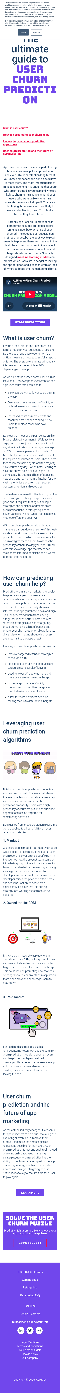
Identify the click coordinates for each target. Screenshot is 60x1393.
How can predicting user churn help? (26, 134)
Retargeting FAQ (30, 1295)
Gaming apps (30, 1279)
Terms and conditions (30, 1346)
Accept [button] (23, 32)
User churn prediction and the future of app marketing (28, 152)
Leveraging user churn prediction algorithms (24, 143)
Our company (30, 1357)
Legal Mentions (30, 1342)
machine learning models (33, 257)
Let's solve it (30, 1243)
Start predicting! (30, 322)
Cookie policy (30, 1354)
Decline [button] (36, 32)
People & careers (30, 1314)
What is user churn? (15, 128)
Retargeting (30, 1287)
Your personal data (30, 1350)
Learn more (30, 1193)
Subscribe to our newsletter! (30, 1322)
